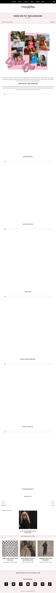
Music (32, 1)
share (53, 22)
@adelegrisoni (28, 156)
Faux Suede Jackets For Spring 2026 (28, 559)
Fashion (14, 1)
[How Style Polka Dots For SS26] (10, 548)
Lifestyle (26, 1)
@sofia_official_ (28, 426)
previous (3, 505)
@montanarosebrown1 (28, 359)
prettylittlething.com (30, 573)
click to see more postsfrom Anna (28, 531)
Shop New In (28, 496)
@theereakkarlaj (28, 489)
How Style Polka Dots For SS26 (10, 559)
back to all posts (7, 22)
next (53, 505)
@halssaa (28, 291)
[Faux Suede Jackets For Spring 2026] (28, 548)
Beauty (20, 1)
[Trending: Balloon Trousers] (46, 548)
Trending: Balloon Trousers (45, 559)
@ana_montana (28, 224)
